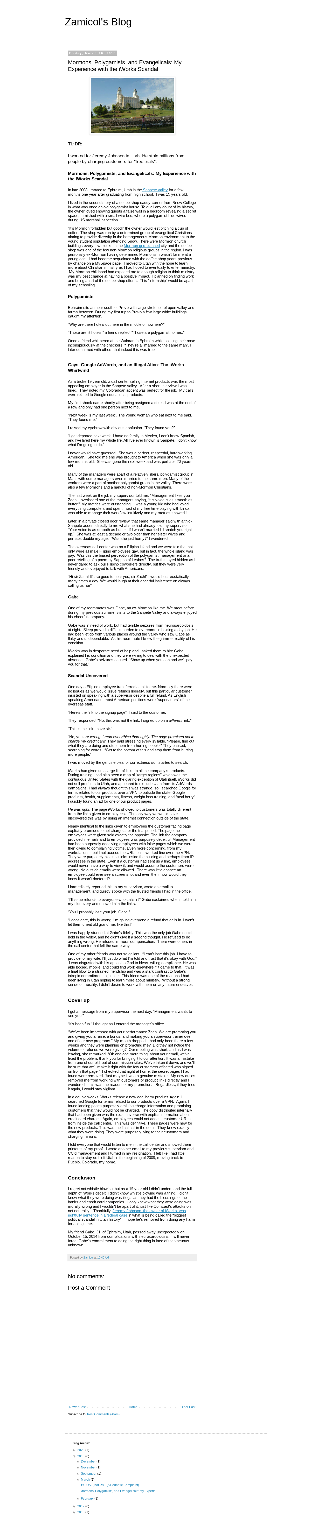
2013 (81, 1512)
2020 (81, 1450)
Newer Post (77, 1407)
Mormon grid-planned (142, 246)
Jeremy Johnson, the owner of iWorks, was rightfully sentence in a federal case (127, 1213)
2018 (81, 1456)
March (86, 1479)
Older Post (188, 1407)
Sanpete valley (155, 190)
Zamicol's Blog (98, 21)
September (89, 1473)
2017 (81, 1506)
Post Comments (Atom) (103, 1414)
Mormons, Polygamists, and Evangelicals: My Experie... (119, 1491)
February (87, 1498)
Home (133, 1407)
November (88, 1467)
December (88, 1461)
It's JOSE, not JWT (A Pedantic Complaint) (109, 1485)
